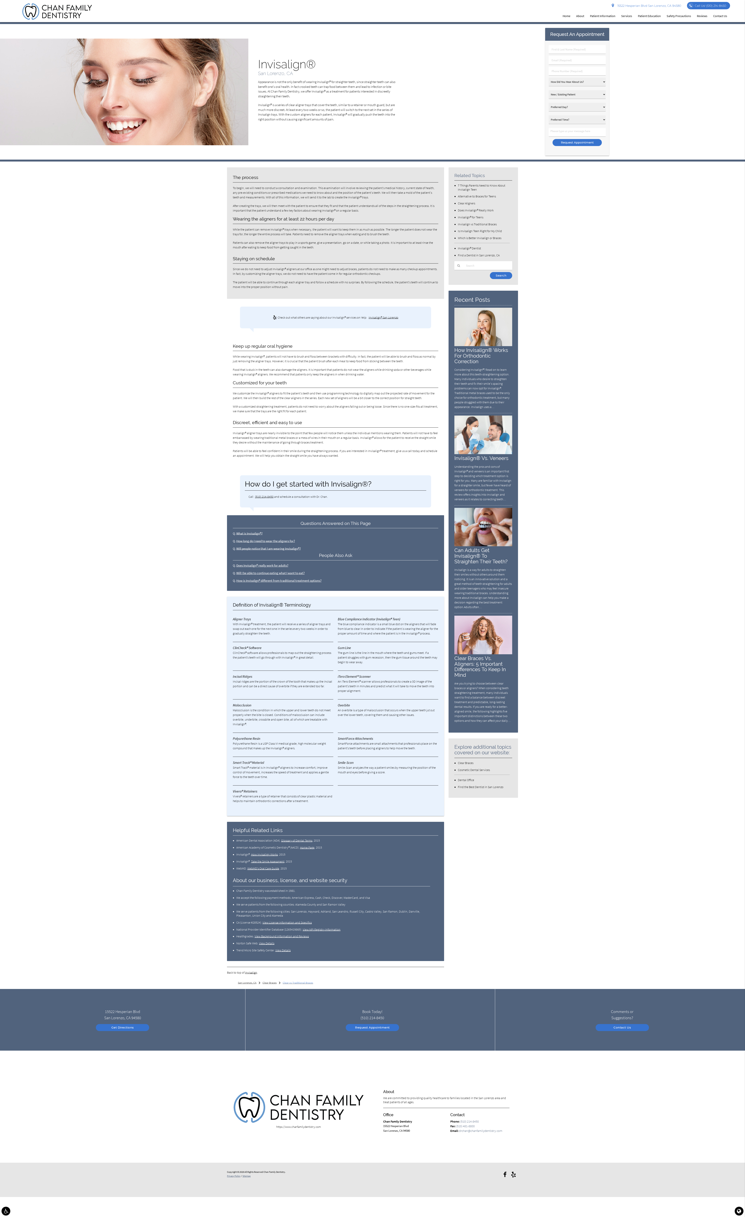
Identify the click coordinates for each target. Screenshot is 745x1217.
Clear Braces (465, 763)
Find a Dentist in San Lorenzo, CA (479, 255)
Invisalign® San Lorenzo (383, 317)
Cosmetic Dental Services (474, 770)
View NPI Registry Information (321, 929)
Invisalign (251, 972)
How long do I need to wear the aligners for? (265, 541)
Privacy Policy (234, 1176)
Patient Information (602, 16)
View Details (266, 943)
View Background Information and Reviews (282, 936)
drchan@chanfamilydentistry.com (480, 1131)
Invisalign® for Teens (470, 217)
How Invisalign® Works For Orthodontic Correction (481, 355)
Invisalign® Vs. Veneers (481, 458)
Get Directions (122, 1027)
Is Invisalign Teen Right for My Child (480, 231)
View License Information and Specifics (287, 922)
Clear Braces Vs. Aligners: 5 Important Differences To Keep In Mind (480, 666)
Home (566, 16)
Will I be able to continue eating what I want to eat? (270, 573)
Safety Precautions (679, 16)
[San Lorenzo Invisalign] (124, 144)
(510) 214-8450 (264, 497)
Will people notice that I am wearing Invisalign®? (268, 549)
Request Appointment (372, 1027)
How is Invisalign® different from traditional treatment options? (278, 581)
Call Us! (710, 6)
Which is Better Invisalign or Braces (479, 238)
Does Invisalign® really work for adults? (262, 566)
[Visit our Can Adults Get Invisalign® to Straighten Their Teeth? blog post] (483, 545)
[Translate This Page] (739, 1211)
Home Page (307, 847)
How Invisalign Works (264, 854)
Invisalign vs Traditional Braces (477, 224)
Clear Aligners (466, 203)
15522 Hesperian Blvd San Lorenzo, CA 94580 (648, 6)
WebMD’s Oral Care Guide (263, 868)
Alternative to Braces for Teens (477, 196)
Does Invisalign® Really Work (476, 210)
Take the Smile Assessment (267, 861)
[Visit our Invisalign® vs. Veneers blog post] (483, 453)
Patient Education (649, 16)
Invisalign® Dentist (469, 248)
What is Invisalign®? (249, 534)
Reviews (702, 16)
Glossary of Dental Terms (296, 840)
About (580, 16)
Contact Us (720, 16)
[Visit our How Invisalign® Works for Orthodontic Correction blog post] (483, 345)
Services (626, 16)
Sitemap (247, 1176)
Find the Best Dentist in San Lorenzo (480, 787)
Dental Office (466, 780)
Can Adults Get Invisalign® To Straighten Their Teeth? (481, 555)
